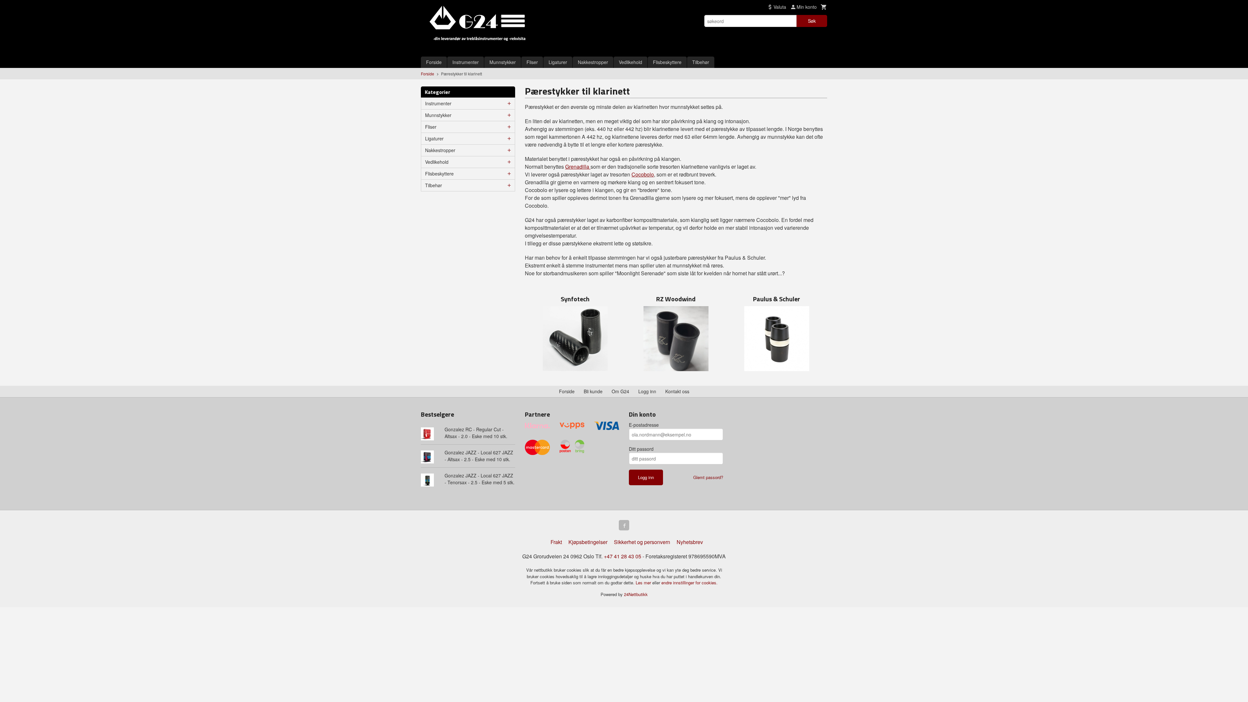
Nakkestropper (593, 62)
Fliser (532, 62)
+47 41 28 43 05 (622, 556)
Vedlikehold (630, 62)
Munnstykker (502, 62)
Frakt (556, 542)
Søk (812, 21)
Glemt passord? (708, 477)
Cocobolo (642, 174)
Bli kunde (593, 391)
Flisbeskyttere (667, 62)
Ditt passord (641, 449)
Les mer (644, 582)
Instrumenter (465, 62)
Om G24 (620, 391)
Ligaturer (558, 62)
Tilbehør (700, 62)
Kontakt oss (677, 391)
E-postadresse (644, 425)
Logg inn (647, 391)
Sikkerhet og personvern (642, 542)
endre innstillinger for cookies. (689, 582)
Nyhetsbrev (690, 542)
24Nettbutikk (636, 594)
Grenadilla (578, 166)
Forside (434, 62)
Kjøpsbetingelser (587, 542)
